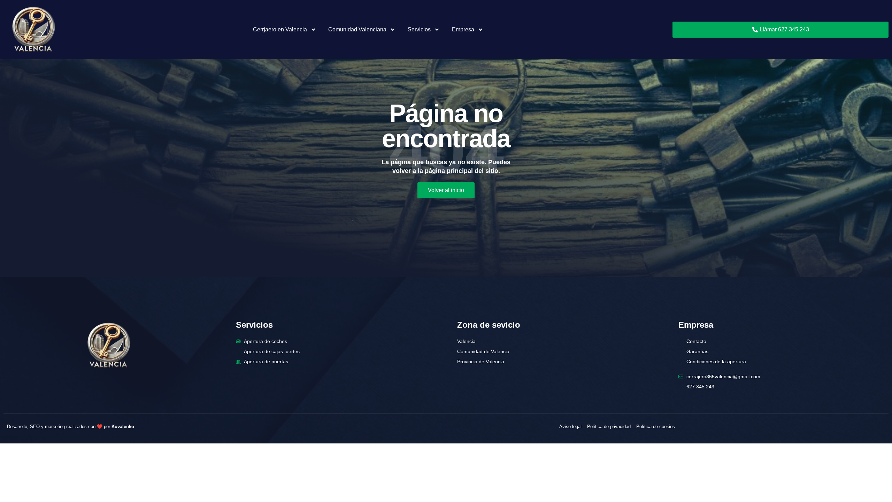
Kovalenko (123, 426)
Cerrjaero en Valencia (280, 29)
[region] (446, 482)
